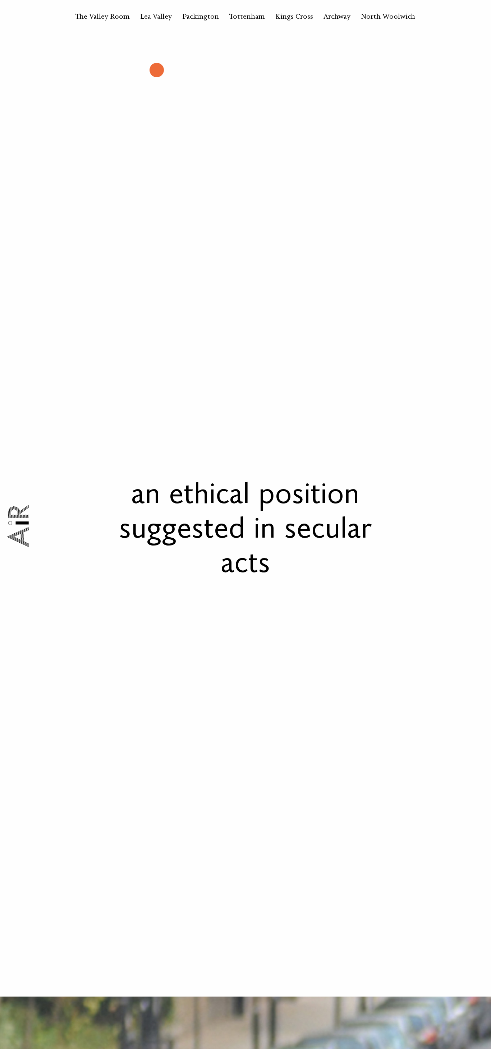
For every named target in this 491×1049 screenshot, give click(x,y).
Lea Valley (156, 16)
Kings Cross (294, 16)
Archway (336, 16)
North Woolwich (388, 16)
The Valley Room (102, 16)
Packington (200, 16)
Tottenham (247, 16)
